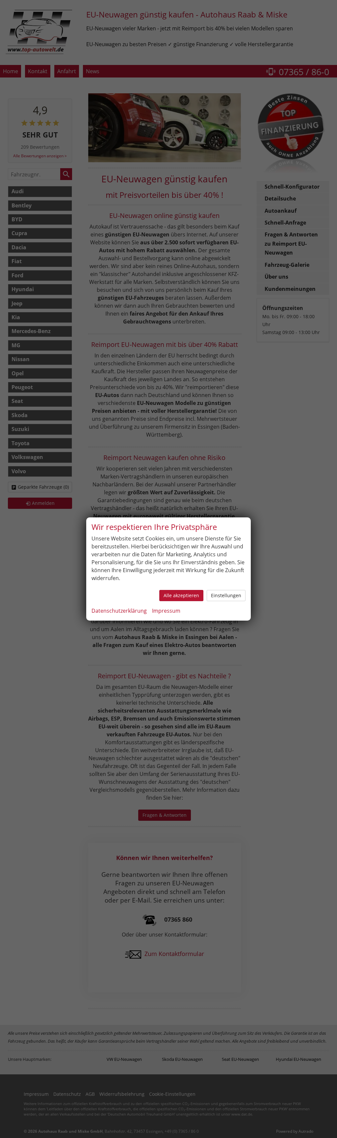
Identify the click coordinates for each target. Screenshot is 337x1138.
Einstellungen (226, 595)
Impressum (166, 610)
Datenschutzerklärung (119, 610)
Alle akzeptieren (181, 595)
